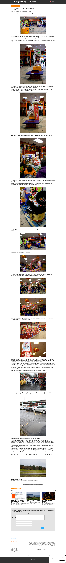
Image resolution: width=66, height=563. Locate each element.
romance (35, 545)
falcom (35, 544)
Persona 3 (41, 549)
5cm (52, 543)
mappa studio (49, 544)
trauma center (45, 544)
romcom (33, 544)
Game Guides (14, 549)
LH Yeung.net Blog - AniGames (23, 2)
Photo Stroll (14, 553)
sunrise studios (48, 545)
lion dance (41, 484)
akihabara (36, 542)
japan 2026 (46, 542)
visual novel (41, 544)
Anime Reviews (14, 545)
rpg (32, 545)
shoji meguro (40, 542)
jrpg (31, 542)
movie (50, 543)
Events (18, 6)
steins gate (33, 542)
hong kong (36, 543)
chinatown (24, 484)
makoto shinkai (32, 543)
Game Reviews (14, 550)
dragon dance (36, 484)
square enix (30, 545)
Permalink (13, 480)
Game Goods (14, 548)
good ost (37, 545)
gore (53, 543)
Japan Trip (13, 551)
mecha (48, 543)
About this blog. (33, 559)
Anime (12, 544)
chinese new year (30, 484)
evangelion (44, 549)
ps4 (30, 542)
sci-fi (35, 547)
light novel (37, 544)
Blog (13, 6)
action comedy (50, 542)
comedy (43, 542)
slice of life (40, 545)
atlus (38, 549)
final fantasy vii (40, 543)
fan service (45, 543)
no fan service (44, 545)
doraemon (53, 544)
